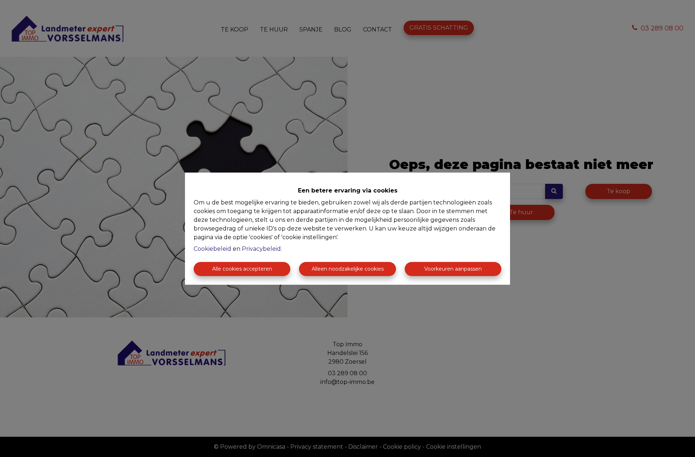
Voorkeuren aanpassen (453, 269)
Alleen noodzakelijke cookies (348, 269)
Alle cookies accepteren (242, 269)
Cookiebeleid (212, 248)
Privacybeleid (261, 248)
